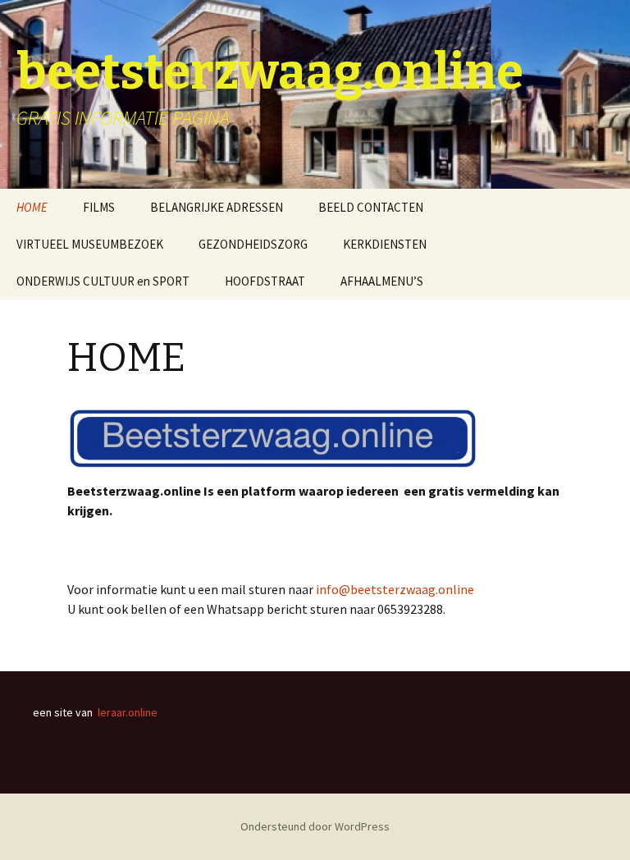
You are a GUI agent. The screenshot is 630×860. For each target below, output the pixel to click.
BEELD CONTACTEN (370, 207)
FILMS (99, 207)
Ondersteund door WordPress (315, 826)
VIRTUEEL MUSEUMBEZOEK (89, 244)
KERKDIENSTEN (385, 244)
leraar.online (128, 712)
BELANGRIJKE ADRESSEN (216, 207)
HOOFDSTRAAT (265, 281)
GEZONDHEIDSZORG (253, 244)
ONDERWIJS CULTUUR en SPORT (102, 281)
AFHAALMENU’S (381, 281)
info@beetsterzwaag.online (395, 589)
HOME (32, 207)
